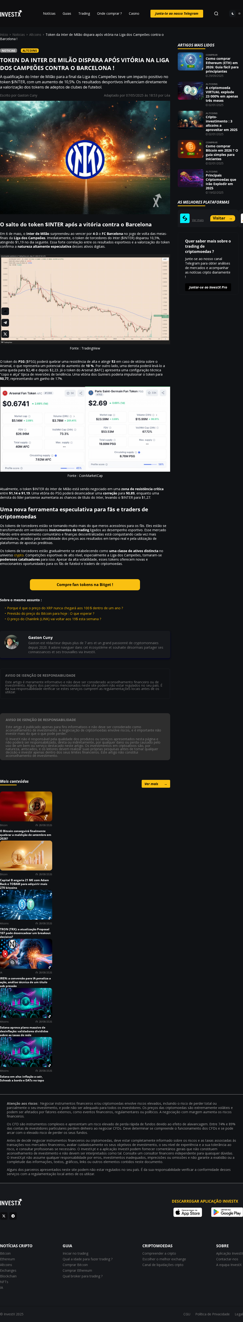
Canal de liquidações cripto (162, 1264)
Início (4, 34)
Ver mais (156, 784)
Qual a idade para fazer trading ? (87, 1259)
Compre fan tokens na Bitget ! (85, 584)
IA (1, 1287)
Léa (167, 95)
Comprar (212, 54)
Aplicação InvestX (229, 1253)
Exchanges (8, 1270)
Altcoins (35, 34)
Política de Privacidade (212, 1314)
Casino (134, 13)
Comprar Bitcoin (75, 1264)
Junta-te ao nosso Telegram (176, 13)
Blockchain (8, 1276)
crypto (19, 555)
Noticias (18, 34)
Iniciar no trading (75, 1253)
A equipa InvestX (229, 1264)
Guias (67, 13)
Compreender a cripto (159, 1253)
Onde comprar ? (109, 13)
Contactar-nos (227, 1259)
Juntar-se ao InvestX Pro (208, 287)
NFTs (4, 1282)
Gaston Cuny (27, 95)
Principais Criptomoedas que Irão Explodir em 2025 (221, 181)
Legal (239, 1314)
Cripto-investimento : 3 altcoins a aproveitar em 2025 (222, 123)
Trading (84, 13)
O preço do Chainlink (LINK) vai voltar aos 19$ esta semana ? (54, 619)
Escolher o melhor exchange (164, 1259)
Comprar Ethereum (77, 1270)
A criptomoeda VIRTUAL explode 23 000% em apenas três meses (222, 94)
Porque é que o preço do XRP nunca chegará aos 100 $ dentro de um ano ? (65, 608)
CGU (186, 1314)
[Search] (216, 13)
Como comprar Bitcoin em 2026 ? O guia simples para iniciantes (222, 152)
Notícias (49, 13)
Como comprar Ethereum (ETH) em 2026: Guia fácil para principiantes (222, 65)
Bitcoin (5, 1253)
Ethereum (7, 1259)
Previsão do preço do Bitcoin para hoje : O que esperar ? (50, 613)
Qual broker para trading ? (83, 1276)
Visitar (223, 218)
